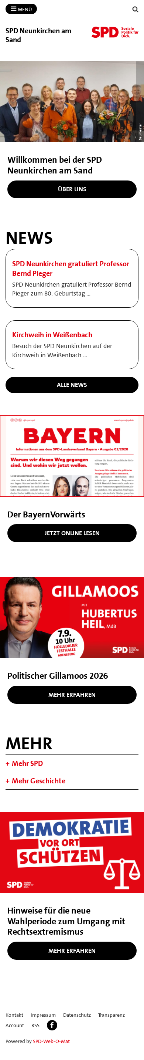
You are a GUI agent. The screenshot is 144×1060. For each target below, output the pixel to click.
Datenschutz (77, 1015)
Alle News (72, 385)
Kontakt (14, 1015)
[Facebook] (52, 1025)
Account (15, 1025)
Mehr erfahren (72, 695)
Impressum (43, 1015)
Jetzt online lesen (72, 533)
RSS (35, 1025)
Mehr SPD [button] (27, 763)
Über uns (72, 189)
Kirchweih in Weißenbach (52, 335)
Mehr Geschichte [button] (38, 781)
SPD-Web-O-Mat (51, 1041)
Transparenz (111, 1015)
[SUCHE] (135, 9)
